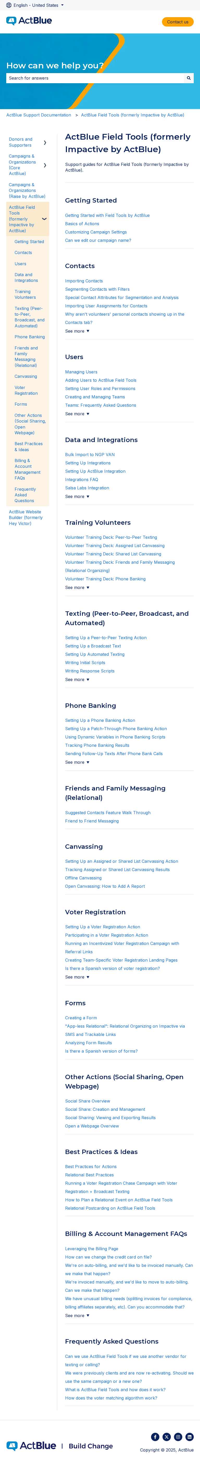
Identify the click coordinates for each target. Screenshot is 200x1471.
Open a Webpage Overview (92, 1126)
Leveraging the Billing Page (91, 1248)
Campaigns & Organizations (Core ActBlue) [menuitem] (22, 164)
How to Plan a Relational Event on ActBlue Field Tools (119, 1199)
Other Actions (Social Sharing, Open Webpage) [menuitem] (30, 424)
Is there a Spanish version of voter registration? (112, 968)
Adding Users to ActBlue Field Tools (100, 380)
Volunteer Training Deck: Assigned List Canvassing (115, 545)
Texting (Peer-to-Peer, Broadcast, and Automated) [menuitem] (30, 317)
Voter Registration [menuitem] (26, 390)
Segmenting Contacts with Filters (98, 289)
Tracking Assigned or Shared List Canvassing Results (117, 869)
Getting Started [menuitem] (29, 241)
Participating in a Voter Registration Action (106, 935)
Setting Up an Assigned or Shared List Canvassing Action (121, 861)
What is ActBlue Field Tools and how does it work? (116, 1389)
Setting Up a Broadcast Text (93, 646)
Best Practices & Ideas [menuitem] (29, 446)
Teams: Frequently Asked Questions (100, 405)
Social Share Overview (87, 1101)
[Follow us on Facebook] (155, 1437)
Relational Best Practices (89, 1174)
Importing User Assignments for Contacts (106, 305)
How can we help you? (55, 65)
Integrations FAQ (81, 479)
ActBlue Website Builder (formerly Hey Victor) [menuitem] (26, 517)
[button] (45, 139)
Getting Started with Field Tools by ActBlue (107, 215)
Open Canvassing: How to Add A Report (105, 886)
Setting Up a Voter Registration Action (102, 926)
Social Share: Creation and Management (105, 1109)
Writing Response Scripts (90, 670)
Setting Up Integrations (88, 462)
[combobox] (95, 78)
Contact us (178, 21)
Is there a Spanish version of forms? (101, 1051)
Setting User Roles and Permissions (101, 388)
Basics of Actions (82, 223)
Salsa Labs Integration (87, 487)
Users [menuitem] (20, 263)
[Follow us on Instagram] (178, 1437)
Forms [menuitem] (21, 404)
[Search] (189, 78)
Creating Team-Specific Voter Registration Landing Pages (121, 960)
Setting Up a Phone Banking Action (100, 720)
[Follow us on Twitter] (166, 1437)
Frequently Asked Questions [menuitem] (25, 495)
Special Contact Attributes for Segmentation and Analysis (122, 297)
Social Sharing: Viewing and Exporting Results (110, 1117)
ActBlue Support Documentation (38, 115)
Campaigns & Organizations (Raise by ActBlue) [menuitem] (27, 190)
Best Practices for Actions (91, 1166)
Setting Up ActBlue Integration (95, 471)
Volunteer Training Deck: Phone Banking (105, 578)
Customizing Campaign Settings (96, 232)
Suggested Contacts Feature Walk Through (108, 812)
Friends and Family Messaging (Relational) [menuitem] (26, 356)
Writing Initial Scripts (85, 662)
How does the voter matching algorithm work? (111, 1398)
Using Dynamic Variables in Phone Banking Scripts (115, 737)
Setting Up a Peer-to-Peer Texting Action (106, 637)
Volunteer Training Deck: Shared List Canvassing (113, 553)
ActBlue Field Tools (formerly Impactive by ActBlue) (132, 115)
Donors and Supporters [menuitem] (20, 142)
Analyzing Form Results (88, 1042)
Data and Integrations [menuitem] (26, 277)
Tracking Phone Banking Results (97, 745)
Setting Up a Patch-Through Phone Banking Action (116, 728)
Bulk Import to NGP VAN (90, 454)
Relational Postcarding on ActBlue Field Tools (110, 1208)
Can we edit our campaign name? (98, 240)
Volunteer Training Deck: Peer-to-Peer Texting (111, 537)
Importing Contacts (84, 280)
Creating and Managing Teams (95, 396)
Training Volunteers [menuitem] (25, 294)
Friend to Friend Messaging (92, 821)
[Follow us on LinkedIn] (189, 1437)
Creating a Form (81, 1017)
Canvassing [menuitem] (26, 376)
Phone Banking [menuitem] (30, 336)
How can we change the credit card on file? (109, 1257)
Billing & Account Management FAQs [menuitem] (27, 469)
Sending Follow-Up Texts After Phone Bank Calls (114, 753)
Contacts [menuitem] (23, 252)
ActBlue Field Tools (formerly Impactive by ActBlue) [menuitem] (22, 219)
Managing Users (81, 371)
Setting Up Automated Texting (94, 654)
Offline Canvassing (83, 877)
